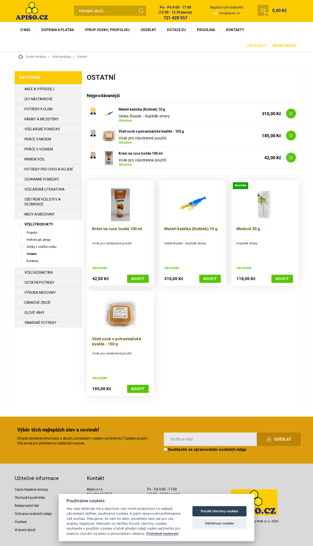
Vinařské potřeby (40, 323)
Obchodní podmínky (30, 498)
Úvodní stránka (36, 56)
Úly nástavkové (38, 99)
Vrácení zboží (25, 530)
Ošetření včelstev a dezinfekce (42, 201)
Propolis (32, 232)
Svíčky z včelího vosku (41, 247)
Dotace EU (176, 30)
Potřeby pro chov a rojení (48, 169)
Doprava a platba (57, 30)
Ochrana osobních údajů (33, 514)
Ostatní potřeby (39, 282)
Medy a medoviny (39, 214)
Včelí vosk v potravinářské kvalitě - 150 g (151, 131)
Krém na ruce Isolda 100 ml (141, 153)
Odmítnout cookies (219, 523)
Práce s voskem (38, 149)
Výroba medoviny (40, 293)
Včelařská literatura (44, 189)
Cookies (21, 522)
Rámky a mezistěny (41, 119)
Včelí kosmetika (38, 272)
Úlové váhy (34, 313)
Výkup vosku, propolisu (107, 30)
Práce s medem (37, 139)
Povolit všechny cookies (219, 511)
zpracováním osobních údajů (220, 449)
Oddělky (148, 30)
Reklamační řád (27, 506)
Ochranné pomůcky (41, 179)
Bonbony (32, 261)
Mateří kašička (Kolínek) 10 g (142, 109)
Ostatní (31, 254)
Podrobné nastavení (162, 533)
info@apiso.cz (229, 13)
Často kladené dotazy (31, 489)
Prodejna (206, 30)
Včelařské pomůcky (42, 129)
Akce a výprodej (39, 89)
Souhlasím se (206, 449)
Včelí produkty (61, 56)
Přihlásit (257, 45)
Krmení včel (34, 159)
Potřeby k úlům (38, 109)
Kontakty (235, 30)
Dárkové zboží (37, 303)
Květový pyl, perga (38, 239)
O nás (25, 30)
